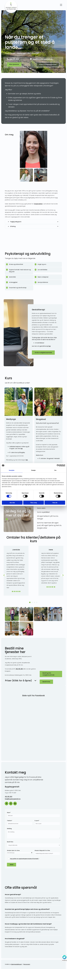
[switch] (25, 496)
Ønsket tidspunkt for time (42, 850)
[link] (57, 221)
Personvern (26, 964)
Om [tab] (55, 470)
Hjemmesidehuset (16, 964)
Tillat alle (54, 502)
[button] (41, 5)
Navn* (9, 812)
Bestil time (10, 842)
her (50, 346)
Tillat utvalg (33, 502)
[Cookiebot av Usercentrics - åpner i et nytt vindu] (58, 465)
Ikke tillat (12, 502)
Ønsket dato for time (13, 850)
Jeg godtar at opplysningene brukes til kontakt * (24, 858)
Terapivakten (38, 204)
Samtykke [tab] (11, 470)
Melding (9, 828)
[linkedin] (15, 803)
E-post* (37, 820)
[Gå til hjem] (11, 6)
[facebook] (6, 803)
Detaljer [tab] (33, 470)
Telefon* (9, 820)
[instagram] (11, 803)
